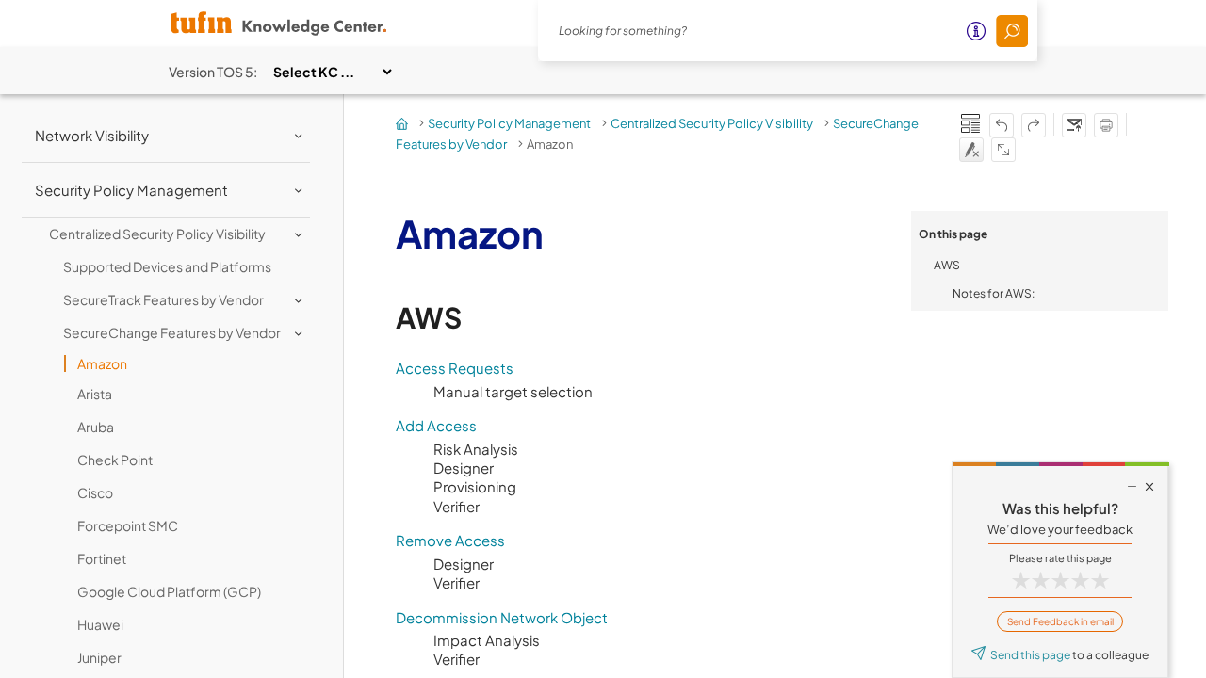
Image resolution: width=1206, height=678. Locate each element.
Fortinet (101, 558)
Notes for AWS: (994, 293)
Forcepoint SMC (127, 525)
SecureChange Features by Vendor (172, 332)
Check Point (115, 459)
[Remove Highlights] (971, 149)
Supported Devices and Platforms (167, 266)
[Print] (1106, 125)
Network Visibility (92, 135)
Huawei (100, 624)
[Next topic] (1033, 125)
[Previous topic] (1001, 125)
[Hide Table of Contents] (970, 123)
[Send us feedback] (1074, 125)
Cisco (95, 492)
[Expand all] (1003, 149)
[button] (1012, 31)
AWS (947, 265)
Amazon (102, 363)
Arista (94, 393)
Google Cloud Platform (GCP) (169, 591)
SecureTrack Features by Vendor (163, 299)
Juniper (99, 657)
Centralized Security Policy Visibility (712, 123)
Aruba (95, 426)
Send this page (1030, 655)
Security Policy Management (509, 123)
